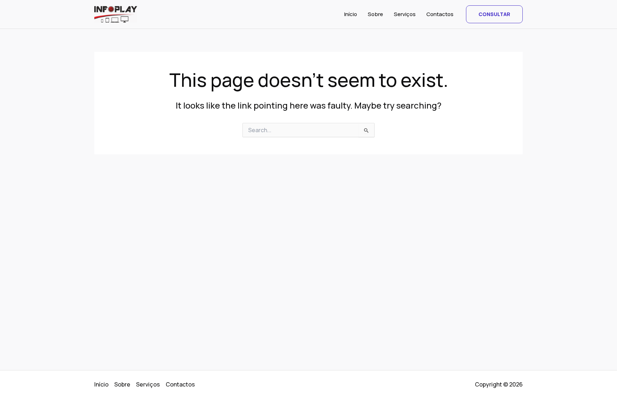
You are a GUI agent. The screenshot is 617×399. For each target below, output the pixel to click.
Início (350, 14)
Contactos (439, 14)
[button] (494, 14)
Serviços (405, 14)
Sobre (375, 14)
